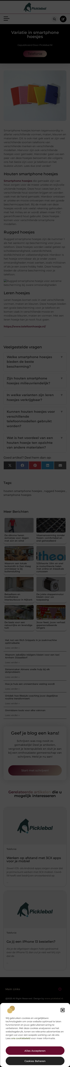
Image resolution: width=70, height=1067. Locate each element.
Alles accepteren (35, 1050)
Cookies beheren (35, 1061)
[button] (62, 1010)
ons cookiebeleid (20, 1038)
